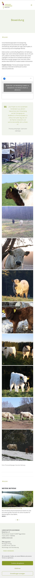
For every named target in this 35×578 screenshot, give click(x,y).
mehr (3, 516)
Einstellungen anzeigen (17, 573)
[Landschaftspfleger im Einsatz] (17, 413)
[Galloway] (17, 285)
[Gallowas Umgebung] (17, 222)
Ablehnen (17, 568)
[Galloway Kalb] (17, 317)
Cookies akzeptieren (17, 563)
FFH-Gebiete (6, 508)
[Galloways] (17, 349)
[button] (31, 5)
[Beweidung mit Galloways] (17, 190)
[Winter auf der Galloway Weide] (17, 445)
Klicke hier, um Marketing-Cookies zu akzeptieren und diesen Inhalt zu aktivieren (17, 88)
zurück (6, 37)
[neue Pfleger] (17, 158)
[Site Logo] (7, 5)
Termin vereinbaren (8, 551)
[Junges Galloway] (17, 381)
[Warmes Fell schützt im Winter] (17, 254)
